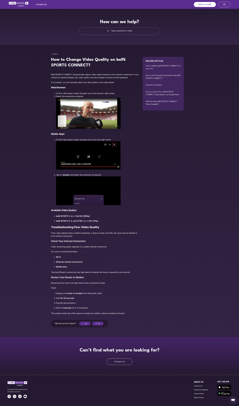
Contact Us (41, 4)
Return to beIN (205, 4)
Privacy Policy (199, 394)
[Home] (18, 4)
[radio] (84, 323)
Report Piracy (199, 397)
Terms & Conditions (154, 85)
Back (56, 54)
